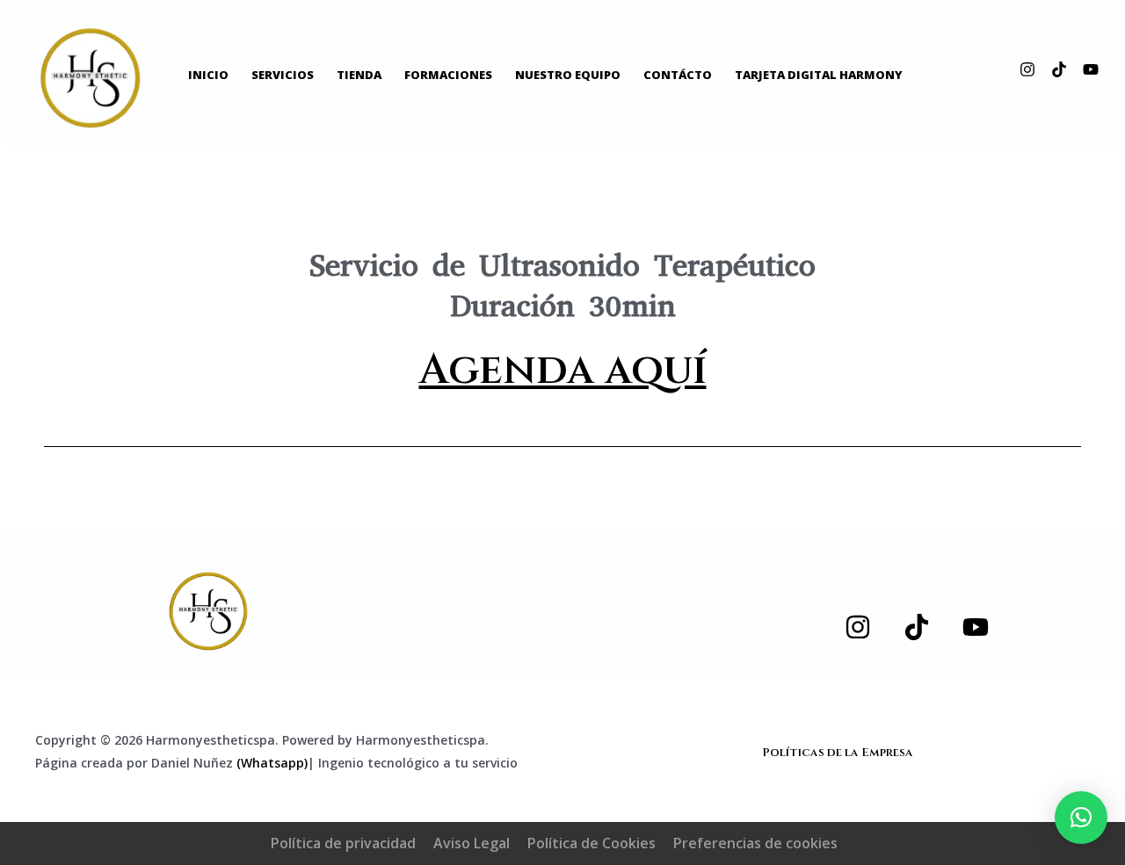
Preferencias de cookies (755, 843)
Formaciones (448, 75)
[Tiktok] (1059, 69)
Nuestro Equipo (568, 75)
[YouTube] (1091, 69)
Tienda (359, 75)
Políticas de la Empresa (837, 752)
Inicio (208, 75)
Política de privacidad (343, 843)
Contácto (677, 75)
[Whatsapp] (208, 611)
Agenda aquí (563, 370)
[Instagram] (1027, 69)
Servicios (282, 75)
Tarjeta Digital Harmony (819, 75)
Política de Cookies (591, 843)
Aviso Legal (471, 843)
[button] (1081, 817)
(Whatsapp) (272, 762)
